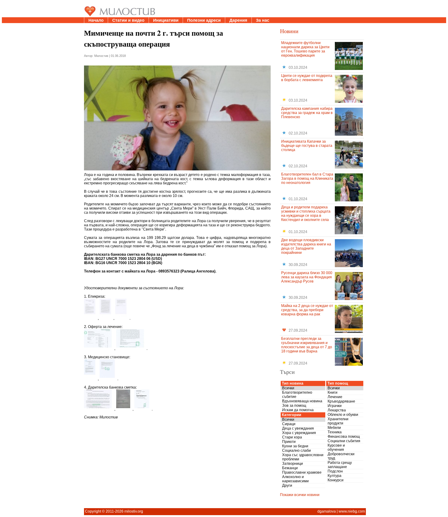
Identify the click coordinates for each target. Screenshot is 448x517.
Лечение (335, 397)
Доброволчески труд (341, 456)
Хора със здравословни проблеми (302, 457)
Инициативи (165, 20)
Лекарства (337, 410)
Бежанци (290, 468)
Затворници (292, 463)
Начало (96, 20)
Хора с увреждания (299, 433)
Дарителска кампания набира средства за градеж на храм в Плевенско (307, 113)
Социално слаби (296, 450)
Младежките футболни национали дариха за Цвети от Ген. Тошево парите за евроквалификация (305, 49)
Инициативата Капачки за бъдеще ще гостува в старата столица (306, 145)
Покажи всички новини (299, 495)
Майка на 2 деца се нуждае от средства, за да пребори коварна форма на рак (307, 310)
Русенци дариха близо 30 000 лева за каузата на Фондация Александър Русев (306, 277)
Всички (288, 388)
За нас (262, 20)
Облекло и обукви (343, 415)
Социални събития (344, 441)
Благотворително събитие (297, 394)
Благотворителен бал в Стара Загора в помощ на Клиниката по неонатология (307, 178)
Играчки (335, 406)
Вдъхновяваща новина (302, 401)
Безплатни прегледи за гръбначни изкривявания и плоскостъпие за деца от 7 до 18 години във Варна (306, 345)
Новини (289, 31)
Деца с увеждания (298, 428)
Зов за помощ (294, 405)
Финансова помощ (344, 436)
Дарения (238, 20)
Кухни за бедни (295, 446)
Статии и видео (128, 20)
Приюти (289, 442)
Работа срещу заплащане (340, 465)
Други (287, 485)
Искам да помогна (298, 410)
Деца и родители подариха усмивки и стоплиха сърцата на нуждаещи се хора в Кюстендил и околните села (305, 213)
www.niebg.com (352, 511)
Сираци (288, 424)
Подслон (335, 471)
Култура (334, 476)
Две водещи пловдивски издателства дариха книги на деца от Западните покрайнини (306, 246)
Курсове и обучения (336, 447)
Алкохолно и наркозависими (295, 479)
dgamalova (326, 511)
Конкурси (335, 480)
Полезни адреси (204, 20)
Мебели (334, 428)
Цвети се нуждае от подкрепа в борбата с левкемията (306, 78)
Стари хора (292, 437)
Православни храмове (302, 472)
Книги (332, 392)
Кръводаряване (341, 401)
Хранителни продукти (338, 421)
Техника (335, 432)
